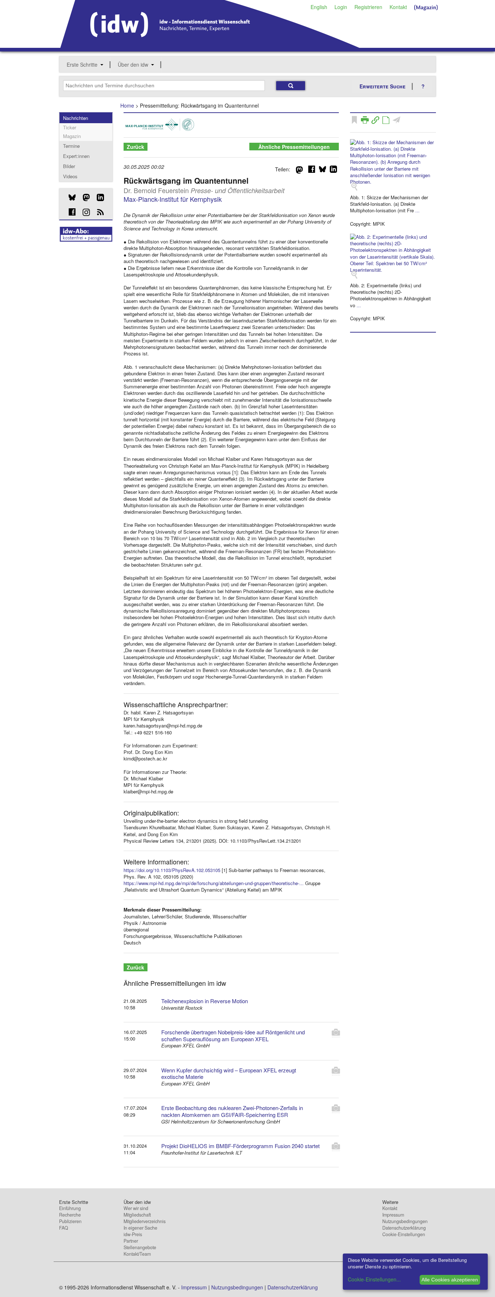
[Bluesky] (69, 197)
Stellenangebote (140, 1247)
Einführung (70, 1208)
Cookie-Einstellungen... (374, 1279)
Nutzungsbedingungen (405, 1221)
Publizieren (70, 1221)
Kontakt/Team (137, 1254)
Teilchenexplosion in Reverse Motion (204, 1001)
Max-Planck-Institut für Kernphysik (173, 199)
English (319, 7)
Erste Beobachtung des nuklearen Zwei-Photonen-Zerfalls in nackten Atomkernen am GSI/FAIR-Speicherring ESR (232, 1111)
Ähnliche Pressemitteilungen (294, 146)
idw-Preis (133, 1234)
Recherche (70, 1214)
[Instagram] (83, 212)
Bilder (69, 166)
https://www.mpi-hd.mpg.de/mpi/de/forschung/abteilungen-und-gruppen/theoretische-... (214, 883)
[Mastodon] (83, 197)
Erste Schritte (82, 64)
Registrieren (368, 7)
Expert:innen (76, 156)
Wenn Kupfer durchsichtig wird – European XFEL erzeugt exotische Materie (228, 1073)
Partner (131, 1241)
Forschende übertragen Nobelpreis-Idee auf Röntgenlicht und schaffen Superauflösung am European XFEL (233, 1035)
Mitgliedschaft (137, 1214)
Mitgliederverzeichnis (145, 1221)
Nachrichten (75, 117)
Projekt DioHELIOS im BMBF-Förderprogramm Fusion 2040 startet (240, 1146)
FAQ (63, 1228)
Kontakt (398, 7)
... (417, 210)
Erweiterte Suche (382, 86)
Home (127, 105)
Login (340, 7)
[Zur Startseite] (210, 45)
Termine (71, 145)
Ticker (69, 127)
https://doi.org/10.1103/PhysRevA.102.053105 (172, 870)
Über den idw (133, 64)
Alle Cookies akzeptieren (449, 1280)
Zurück (135, 146)
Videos (70, 176)
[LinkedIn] (97, 197)
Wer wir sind (136, 1208)
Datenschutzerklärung (404, 1228)
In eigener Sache (140, 1228)
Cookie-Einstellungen (403, 1234)
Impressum (393, 1214)
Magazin (72, 136)
